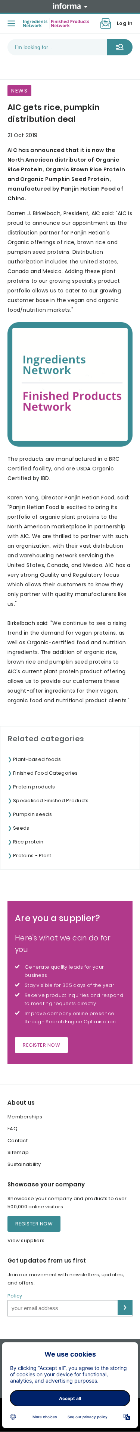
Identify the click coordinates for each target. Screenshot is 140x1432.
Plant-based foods (37, 759)
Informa (70, 6)
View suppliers (25, 1240)
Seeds (21, 828)
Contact (17, 1140)
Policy (14, 1295)
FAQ (12, 1128)
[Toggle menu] (11, 23)
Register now (41, 1045)
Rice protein (28, 841)
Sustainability (24, 1164)
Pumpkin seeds (32, 814)
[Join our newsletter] (105, 23)
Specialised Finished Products (51, 800)
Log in (125, 23)
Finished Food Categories (45, 773)
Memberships (24, 1116)
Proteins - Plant (32, 855)
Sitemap (18, 1152)
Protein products (34, 786)
